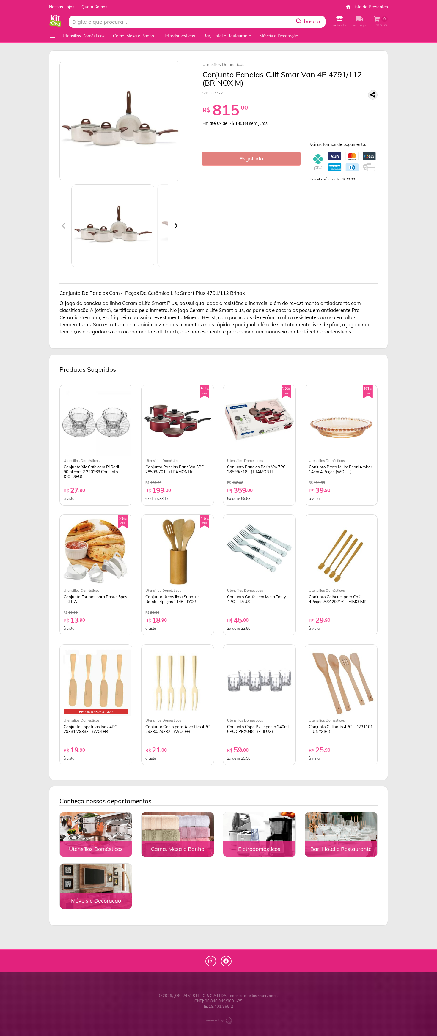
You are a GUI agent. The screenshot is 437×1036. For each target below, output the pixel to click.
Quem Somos (94, 7)
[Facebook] (226, 961)
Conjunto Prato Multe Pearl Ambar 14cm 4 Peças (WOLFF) (340, 469)
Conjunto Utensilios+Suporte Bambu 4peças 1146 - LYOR (172, 599)
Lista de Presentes (369, 7)
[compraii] (229, 1020)
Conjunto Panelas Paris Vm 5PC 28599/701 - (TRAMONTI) (174, 469)
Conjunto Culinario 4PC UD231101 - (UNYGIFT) (341, 729)
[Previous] (63, 225)
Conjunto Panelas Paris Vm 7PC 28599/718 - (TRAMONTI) (256, 469)
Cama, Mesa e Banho (133, 36)
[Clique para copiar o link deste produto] (373, 95)
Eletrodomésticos (178, 36)
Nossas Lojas (61, 7)
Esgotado (251, 158)
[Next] (175, 225)
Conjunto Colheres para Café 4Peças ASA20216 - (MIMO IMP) (338, 599)
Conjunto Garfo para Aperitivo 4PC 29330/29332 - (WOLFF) (177, 729)
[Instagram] (210, 961)
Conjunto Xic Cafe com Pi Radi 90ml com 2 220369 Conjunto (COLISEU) (91, 472)
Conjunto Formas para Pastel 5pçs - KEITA (95, 599)
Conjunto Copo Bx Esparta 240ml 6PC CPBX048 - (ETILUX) (258, 729)
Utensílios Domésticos (84, 36)
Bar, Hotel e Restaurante (227, 36)
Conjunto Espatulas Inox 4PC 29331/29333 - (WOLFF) (90, 729)
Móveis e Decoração (279, 36)
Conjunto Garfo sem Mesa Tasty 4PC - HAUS (256, 599)
